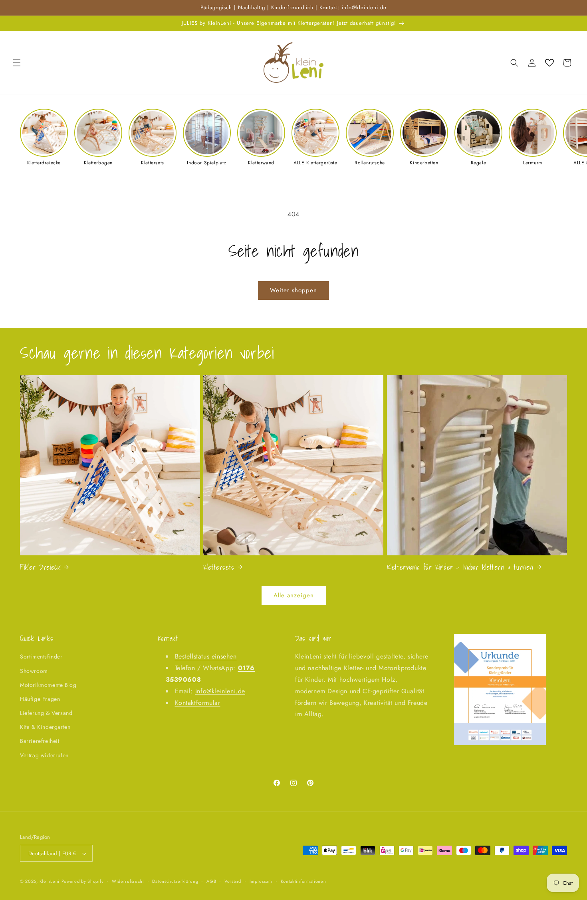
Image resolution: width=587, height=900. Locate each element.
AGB (211, 881)
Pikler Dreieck (40, 566)
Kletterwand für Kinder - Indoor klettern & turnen (460, 566)
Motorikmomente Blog (48, 685)
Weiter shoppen (293, 290)
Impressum (261, 881)
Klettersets (218, 566)
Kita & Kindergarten (45, 727)
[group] (44, 137)
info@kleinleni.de (220, 691)
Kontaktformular (197, 702)
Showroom (34, 671)
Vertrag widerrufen (44, 755)
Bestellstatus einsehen (206, 656)
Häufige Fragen (40, 699)
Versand (232, 881)
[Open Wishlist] (549, 63)
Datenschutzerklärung (175, 881)
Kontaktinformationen (303, 881)
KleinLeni (49, 881)
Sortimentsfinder (41, 657)
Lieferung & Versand (46, 713)
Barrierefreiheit (39, 741)
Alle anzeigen (294, 595)
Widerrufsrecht (128, 881)
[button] (17, 63)
